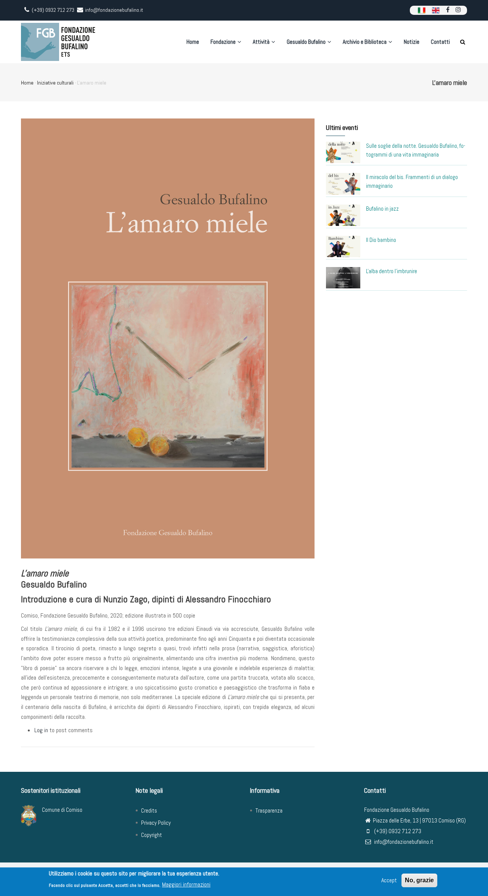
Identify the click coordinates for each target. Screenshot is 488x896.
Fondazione (223, 41)
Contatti (440, 41)
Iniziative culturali (55, 82)
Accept (389, 880)
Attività (262, 41)
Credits (149, 810)
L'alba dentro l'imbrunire (391, 271)
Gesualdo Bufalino (307, 41)
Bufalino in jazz (382, 208)
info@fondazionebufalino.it (403, 841)
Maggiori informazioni (186, 884)
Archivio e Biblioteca (365, 41)
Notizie (411, 41)
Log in (41, 730)
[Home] (59, 42)
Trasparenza (269, 810)
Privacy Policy (156, 822)
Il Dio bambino (381, 239)
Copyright (151, 834)
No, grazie (419, 880)
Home (192, 41)
